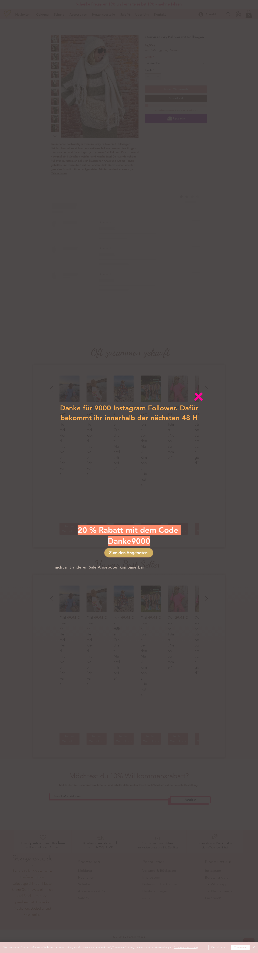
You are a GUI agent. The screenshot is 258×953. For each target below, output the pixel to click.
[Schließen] (254, 947)
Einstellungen (218, 947)
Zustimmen (240, 947)
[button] (198, 396)
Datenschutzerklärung (186, 947)
